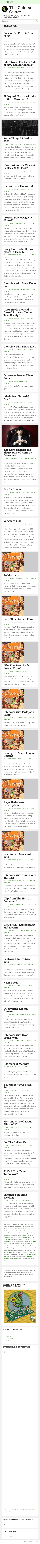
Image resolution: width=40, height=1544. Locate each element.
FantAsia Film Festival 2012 (17, 960)
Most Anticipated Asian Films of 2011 (18, 1123)
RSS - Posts (9, 1536)
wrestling (9, 1239)
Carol (8, 144)
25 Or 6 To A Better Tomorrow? (15, 1172)
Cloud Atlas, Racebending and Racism (19, 926)
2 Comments (27, 1200)
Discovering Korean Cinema (16, 1010)
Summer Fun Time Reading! (15, 1196)
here (8, 1241)
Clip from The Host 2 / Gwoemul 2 (17, 900)
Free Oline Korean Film (18, 619)
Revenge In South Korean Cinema (19, 754)
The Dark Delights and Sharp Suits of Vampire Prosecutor (18, 452)
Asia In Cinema (13, 489)
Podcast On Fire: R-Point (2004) (19, 34)
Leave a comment (30, 458)
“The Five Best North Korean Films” (16, 667)
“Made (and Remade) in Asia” (18, 397)
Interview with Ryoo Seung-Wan (16, 1036)
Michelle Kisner (25, 1231)
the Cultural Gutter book (23, 1246)
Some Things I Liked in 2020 (18, 140)
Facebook (6, 1258)
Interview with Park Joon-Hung (19, 713)
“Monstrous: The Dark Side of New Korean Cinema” (20, 63)
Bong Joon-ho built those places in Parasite (19, 250)
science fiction (8, 1233)
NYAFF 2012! (11, 982)
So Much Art (11, 575)
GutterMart (9, 1336)
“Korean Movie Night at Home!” (18, 219)
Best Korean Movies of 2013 (17, 855)
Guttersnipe (10, 39)
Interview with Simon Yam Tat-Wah (20, 876)
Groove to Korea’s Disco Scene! (18, 377)
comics (25, 1233)
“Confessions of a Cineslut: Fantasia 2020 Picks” (20, 166)
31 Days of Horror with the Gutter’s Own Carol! (20, 97)
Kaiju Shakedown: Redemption (14, 804)
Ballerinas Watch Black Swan (17, 1086)
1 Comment (31, 144)
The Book (8, 1340)
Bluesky (29, 1256)
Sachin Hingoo (27, 1228)
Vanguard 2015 (12, 520)
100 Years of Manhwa (16, 1063)
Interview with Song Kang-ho (20, 285)
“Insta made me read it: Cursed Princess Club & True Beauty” (18, 312)
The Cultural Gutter (20, 10)
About (7, 1334)
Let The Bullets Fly (15, 1142)
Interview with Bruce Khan (20, 346)
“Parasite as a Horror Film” (20, 186)
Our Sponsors (9, 1338)
